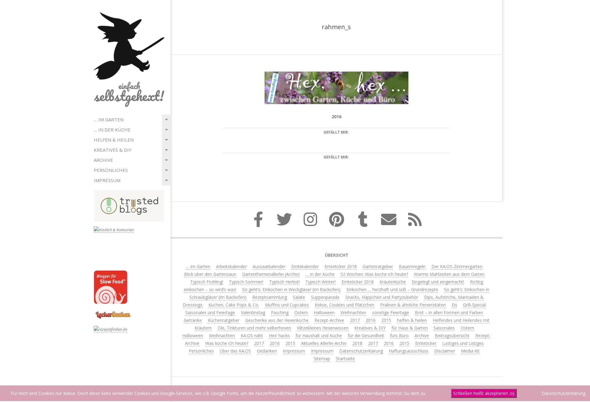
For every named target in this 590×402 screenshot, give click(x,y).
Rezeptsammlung (269, 297)
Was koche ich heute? (226, 343)
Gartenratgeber (378, 266)
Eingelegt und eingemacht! (438, 282)
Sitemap (322, 358)
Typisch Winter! (320, 282)
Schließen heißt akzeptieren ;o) (483, 393)
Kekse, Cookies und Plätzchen (344, 305)
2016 (371, 320)
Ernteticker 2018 (340, 266)
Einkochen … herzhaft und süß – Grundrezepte (392, 289)
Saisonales (444, 328)
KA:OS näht (252, 335)
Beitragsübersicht (452, 335)
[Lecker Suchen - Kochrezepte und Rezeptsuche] (113, 312)
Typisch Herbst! (284, 282)
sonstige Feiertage (390, 312)
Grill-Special (474, 305)
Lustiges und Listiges (463, 343)
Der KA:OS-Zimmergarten (456, 266)
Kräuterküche (393, 282)
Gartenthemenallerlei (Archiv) (271, 274)
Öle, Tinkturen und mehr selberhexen (254, 328)
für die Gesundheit (366, 335)
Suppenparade (325, 297)
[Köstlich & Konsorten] (114, 230)
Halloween (324, 312)
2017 (355, 320)
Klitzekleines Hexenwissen (322, 328)
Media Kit (470, 351)
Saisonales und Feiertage (210, 312)
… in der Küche (112, 130)
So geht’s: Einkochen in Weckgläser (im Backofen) (291, 289)
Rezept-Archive (329, 320)
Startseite (345, 358)
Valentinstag (253, 312)
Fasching (280, 312)
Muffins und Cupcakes (287, 305)
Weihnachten (353, 312)
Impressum (107, 180)
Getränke (193, 320)
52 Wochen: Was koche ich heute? (374, 274)
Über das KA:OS (235, 351)
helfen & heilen (114, 140)
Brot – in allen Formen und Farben (449, 312)
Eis (454, 305)
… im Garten (109, 119)
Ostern (301, 312)
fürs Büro (399, 335)
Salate (299, 297)
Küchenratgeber (223, 320)
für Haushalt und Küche (319, 335)
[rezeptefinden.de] (110, 329)
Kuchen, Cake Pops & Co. (233, 305)
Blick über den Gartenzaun (210, 274)
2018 (357, 343)
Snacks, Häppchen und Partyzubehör (381, 297)
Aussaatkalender (269, 266)
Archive (103, 160)
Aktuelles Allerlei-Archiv (324, 343)
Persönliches (111, 170)
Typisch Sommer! (246, 282)
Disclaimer (444, 351)
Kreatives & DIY (113, 150)
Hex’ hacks (279, 335)
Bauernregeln (412, 266)
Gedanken (267, 351)
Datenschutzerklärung (361, 351)
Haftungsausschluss (408, 351)
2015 (386, 320)
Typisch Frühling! (206, 282)
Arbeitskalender (231, 266)
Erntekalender (305, 266)
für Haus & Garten (409, 328)
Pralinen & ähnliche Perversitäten (413, 305)
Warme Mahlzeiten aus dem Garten (449, 274)
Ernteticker (425, 343)
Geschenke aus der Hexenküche (277, 320)
